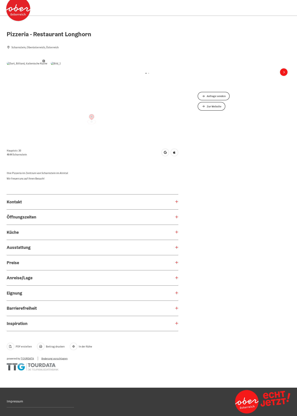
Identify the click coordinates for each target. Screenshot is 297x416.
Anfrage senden (216, 96)
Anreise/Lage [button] (19, 277)
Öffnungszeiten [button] (21, 217)
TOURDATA (27, 358)
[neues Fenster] (32, 365)
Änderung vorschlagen (54, 358)
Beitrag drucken (55, 346)
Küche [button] (13, 232)
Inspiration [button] (17, 323)
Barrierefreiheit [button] (22, 308)
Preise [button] (13, 262)
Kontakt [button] (14, 202)
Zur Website (214, 106)
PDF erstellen (23, 346)
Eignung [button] (14, 293)
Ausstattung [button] (19, 247)
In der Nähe (85, 346)
